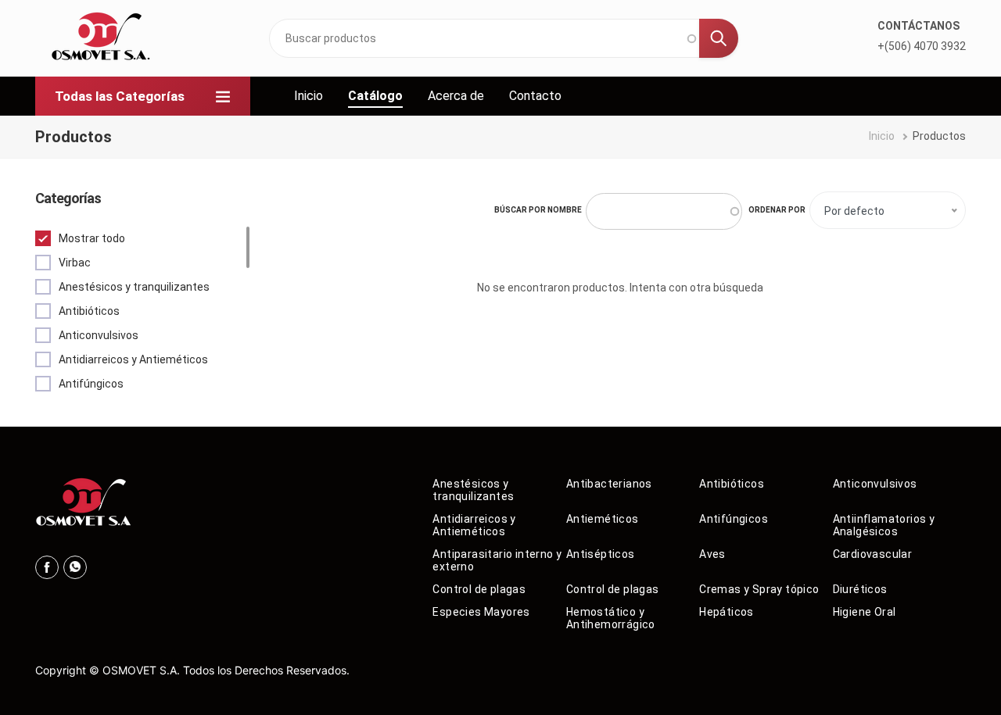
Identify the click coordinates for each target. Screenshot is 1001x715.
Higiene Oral (864, 612)
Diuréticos (860, 589)
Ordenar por (776, 210)
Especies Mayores (480, 612)
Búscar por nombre (538, 210)
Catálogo (375, 95)
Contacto (535, 95)
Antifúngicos (733, 519)
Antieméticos (602, 519)
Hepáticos (726, 612)
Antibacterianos (609, 483)
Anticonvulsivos (875, 483)
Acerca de (456, 95)
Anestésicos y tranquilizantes (473, 489)
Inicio (308, 95)
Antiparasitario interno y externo (496, 560)
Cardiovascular (873, 554)
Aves (712, 554)
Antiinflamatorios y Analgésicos (884, 525)
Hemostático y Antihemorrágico (610, 618)
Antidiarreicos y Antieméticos (473, 525)
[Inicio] (97, 38)
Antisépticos (600, 554)
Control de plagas (479, 589)
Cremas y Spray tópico (759, 589)
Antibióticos (731, 483)
